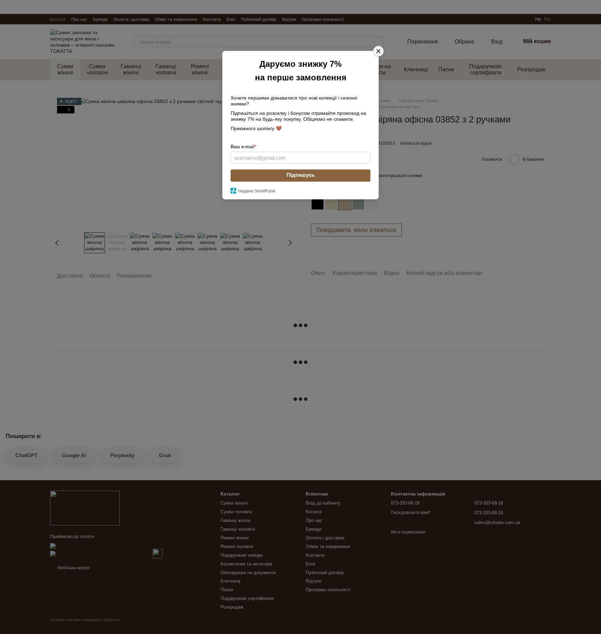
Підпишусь (301, 175)
